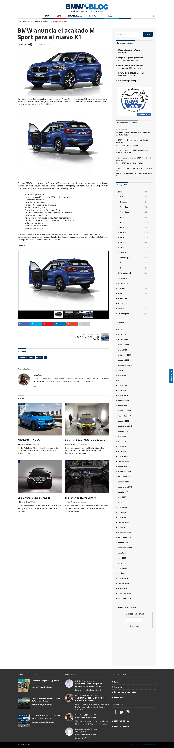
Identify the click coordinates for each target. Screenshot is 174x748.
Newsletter (171, 375)
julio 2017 (122, 497)
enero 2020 (122, 350)
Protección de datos (148, 745)
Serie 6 (122, 242)
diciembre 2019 (124, 355)
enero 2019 (122, 406)
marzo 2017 (123, 517)
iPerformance (124, 283)
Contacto (118, 687)
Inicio (116, 682)
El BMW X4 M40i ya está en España (87, 338)
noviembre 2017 (124, 477)
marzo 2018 (123, 456)
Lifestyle (110, 16)
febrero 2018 (123, 461)
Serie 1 (122, 217)
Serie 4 (122, 232)
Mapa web (118, 697)
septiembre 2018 (125, 426)
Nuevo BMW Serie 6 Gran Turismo (130, 163)
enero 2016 (122, 588)
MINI (59, 16)
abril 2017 (122, 512)
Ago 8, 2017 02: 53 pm (88, 681)
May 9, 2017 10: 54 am (92, 715)
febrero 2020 (123, 345)
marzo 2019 (123, 395)
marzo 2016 (123, 578)
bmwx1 (31, 357)
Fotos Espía (124, 207)
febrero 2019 (123, 400)
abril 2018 (122, 451)
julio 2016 (122, 558)
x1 (45, 357)
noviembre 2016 (124, 538)
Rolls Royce (94, 16)
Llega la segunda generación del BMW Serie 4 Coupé (130, 59)
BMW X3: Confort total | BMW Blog (132, 150)
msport (39, 357)
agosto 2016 (123, 553)
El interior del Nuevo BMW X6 (80, 497)
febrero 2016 (123, 583)
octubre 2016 (123, 543)
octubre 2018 (123, 421)
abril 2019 (122, 390)
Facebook (25, 324)
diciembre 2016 (124, 532)
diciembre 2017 (124, 472)
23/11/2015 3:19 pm (42, 44)
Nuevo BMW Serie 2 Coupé (127, 145)
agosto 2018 (123, 431)
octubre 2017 (123, 482)
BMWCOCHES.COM (121, 721)
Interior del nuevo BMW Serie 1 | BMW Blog (135, 168)
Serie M (123, 252)
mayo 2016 (122, 568)
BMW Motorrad (75, 16)
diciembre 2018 (124, 411)
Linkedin (61, 324)
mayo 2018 (122, 446)
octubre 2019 (123, 360)
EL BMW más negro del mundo (34, 497)
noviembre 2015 (124, 598)
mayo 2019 (122, 385)
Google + (73, 324)
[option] (63, 281)
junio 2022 (122, 329)
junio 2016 (122, 563)
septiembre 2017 (125, 487)
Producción (122, 298)
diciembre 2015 (124, 593)
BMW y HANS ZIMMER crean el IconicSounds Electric (131, 74)
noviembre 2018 (124, 416)
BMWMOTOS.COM (121, 726)
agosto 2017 (123, 492)
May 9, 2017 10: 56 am (92, 695)
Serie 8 (121, 308)
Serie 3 (122, 227)
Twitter (36, 324)
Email (85, 324)
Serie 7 (122, 247)
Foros (124, 16)
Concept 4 (122, 278)
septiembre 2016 (125, 548)
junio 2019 (122, 380)
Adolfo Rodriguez (39, 722)
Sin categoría (123, 314)
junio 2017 (122, 502)
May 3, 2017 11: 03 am (82, 732)
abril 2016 (122, 573)
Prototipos (124, 212)
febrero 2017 (123, 522)
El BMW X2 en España (29, 440)
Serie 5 (122, 237)
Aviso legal (134, 745)
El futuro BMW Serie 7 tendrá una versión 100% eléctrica (130, 66)
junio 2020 (122, 335)
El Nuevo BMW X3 (123, 153)
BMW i (122, 197)
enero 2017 (122, 527)
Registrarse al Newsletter (125, 692)
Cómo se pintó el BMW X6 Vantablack (85, 440)
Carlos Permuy (24, 44)
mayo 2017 (122, 507)
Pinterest (49, 324)
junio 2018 (122, 441)
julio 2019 (122, 375)
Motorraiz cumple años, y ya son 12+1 (130, 51)
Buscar (148, 34)
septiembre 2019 (125, 365)
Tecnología (124, 258)
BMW (47, 16)
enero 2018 (122, 466)
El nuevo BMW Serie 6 (87, 717)
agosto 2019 (123, 370)
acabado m (22, 357)
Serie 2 (122, 222)
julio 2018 (122, 436)
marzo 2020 (123, 340)
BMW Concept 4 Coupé (127, 81)
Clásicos (123, 202)
